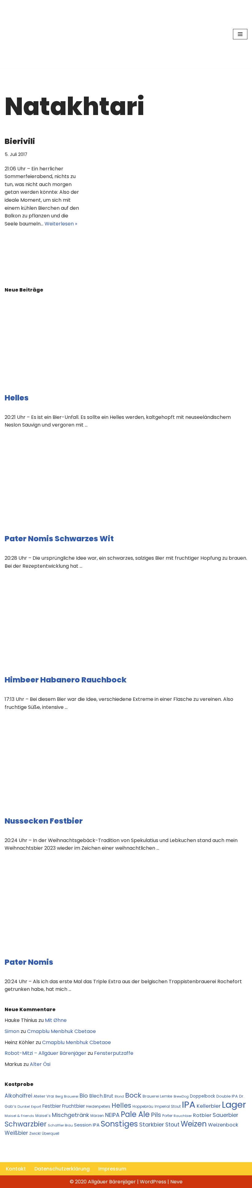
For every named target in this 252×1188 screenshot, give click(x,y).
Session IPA (87, 1125)
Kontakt (16, 1168)
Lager (234, 1105)
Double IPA (227, 1096)
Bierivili (20, 141)
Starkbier (151, 1124)
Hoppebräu (142, 1106)
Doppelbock (202, 1096)
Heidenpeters (98, 1106)
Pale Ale (135, 1114)
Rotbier (202, 1115)
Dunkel (24, 1106)
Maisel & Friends (19, 1115)
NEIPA (112, 1115)
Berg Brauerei (66, 1096)
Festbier (51, 1106)
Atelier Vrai (43, 1096)
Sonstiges (119, 1123)
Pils (156, 1115)
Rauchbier (183, 1115)
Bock (133, 1095)
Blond (119, 1096)
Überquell (50, 1133)
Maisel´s (43, 1115)
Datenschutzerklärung (62, 1168)
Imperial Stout (168, 1106)
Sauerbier (225, 1115)
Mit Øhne (56, 1020)
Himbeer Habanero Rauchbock (66, 679)
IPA (188, 1104)
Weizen (194, 1124)
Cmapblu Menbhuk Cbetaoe (61, 1031)
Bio (84, 1095)
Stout (172, 1124)
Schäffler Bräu (60, 1125)
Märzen (97, 1115)
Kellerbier (209, 1106)
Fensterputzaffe (113, 1053)
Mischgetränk (70, 1115)
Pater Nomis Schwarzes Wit (59, 538)
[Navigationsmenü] (240, 34)
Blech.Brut (101, 1095)
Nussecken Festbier (44, 821)
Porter (167, 1115)
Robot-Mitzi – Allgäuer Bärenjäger (45, 1053)
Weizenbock (223, 1124)
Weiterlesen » (61, 223)
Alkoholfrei (18, 1095)
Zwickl (35, 1133)
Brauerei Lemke (157, 1096)
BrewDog (181, 1096)
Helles (17, 397)
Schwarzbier (26, 1124)
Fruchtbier (73, 1106)
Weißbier (16, 1133)
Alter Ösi (40, 1064)
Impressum (112, 1168)
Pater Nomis (29, 962)
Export (36, 1106)
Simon (12, 1031)
